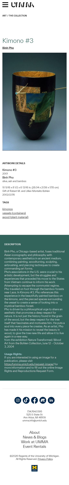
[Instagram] (17, 400)
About (34, 432)
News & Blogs (34, 437)
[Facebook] (34, 400)
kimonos (7, 209)
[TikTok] (26, 400)
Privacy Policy (45, 459)
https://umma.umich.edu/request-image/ (29, 364)
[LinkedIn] (51, 400)
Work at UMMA (34, 442)
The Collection (18, 15)
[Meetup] (42, 400)
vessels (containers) (14, 213)
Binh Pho (8, 47)
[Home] (22, 5)
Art (4, 15)
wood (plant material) (15, 217)
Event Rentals (34, 446)
